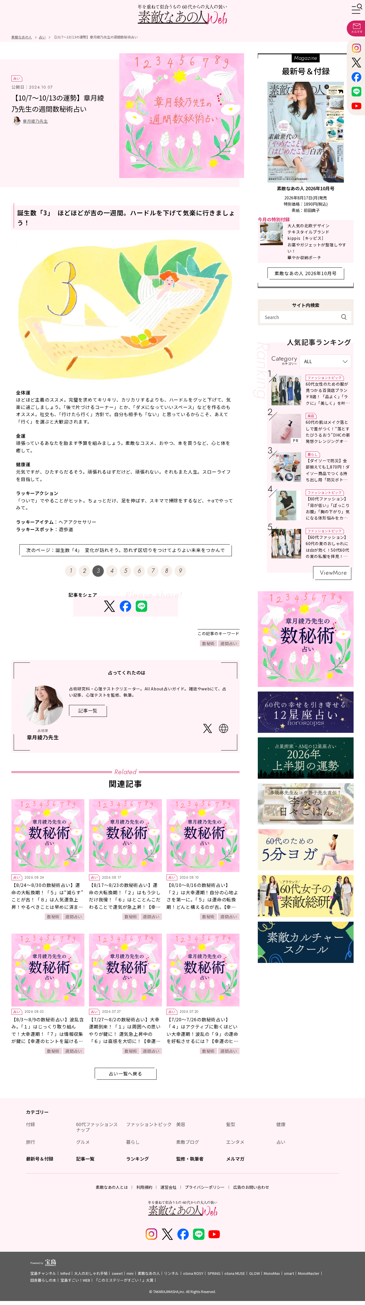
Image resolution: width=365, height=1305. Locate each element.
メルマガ (235, 1158)
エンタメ (235, 1141)
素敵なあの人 (149, 1273)
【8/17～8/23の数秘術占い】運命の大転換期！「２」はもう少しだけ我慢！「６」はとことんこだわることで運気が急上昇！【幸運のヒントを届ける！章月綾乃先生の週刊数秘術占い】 (125, 903)
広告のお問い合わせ (251, 1187)
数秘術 (208, 643)
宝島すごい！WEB (75, 1280)
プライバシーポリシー (205, 1187)
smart (289, 1273)
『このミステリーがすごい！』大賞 (123, 1280)
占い (16, 78)
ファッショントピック (324, 377)
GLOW (254, 1273)
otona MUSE (234, 1273)
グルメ (83, 1141)
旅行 (30, 1141)
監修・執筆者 (190, 1158)
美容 (310, 415)
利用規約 (144, 1187)
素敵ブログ (187, 1141)
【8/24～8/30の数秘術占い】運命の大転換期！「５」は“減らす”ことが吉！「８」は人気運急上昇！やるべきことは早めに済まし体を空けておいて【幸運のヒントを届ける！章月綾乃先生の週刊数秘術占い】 (47, 906)
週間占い (228, 643)
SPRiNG (214, 1273)
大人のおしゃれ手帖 (91, 1273)
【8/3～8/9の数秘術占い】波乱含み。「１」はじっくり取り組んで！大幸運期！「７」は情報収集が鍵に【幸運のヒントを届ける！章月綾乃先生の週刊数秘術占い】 (47, 1034)
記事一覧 (85, 1158)
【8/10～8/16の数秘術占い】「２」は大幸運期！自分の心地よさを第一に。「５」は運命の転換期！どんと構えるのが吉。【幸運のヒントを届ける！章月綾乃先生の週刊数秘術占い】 (202, 903)
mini (130, 1273)
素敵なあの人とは (112, 1187)
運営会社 (169, 1187)
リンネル (171, 1273)
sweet (117, 1273)
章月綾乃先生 (35, 121)
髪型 (230, 1124)
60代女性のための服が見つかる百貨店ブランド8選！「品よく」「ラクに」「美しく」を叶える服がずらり (328, 396)
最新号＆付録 (39, 1158)
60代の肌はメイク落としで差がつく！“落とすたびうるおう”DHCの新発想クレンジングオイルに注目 (328, 435)
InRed (65, 1273)
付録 (30, 1124)
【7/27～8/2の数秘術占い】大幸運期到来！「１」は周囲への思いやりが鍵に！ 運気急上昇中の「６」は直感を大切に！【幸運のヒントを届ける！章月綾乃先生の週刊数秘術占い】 (125, 1037)
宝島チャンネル (43, 1273)
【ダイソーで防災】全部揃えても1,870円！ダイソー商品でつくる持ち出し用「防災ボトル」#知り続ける (328, 473)
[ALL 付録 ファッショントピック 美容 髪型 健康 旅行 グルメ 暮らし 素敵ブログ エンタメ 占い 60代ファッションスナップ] (325, 361)
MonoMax (272, 1273)
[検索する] (344, 317)
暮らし (312, 454)
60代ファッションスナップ (97, 1127)
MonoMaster (308, 1273)
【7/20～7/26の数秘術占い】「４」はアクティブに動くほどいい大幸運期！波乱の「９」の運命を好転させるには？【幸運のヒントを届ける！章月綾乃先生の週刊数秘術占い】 (202, 1037)
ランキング (137, 1158)
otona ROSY (193, 1273)
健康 (280, 1124)
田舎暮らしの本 (43, 1280)
